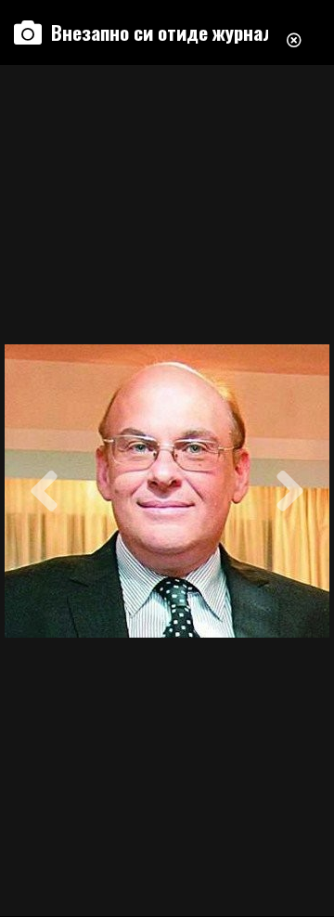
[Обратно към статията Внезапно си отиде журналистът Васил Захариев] (294, 32)
